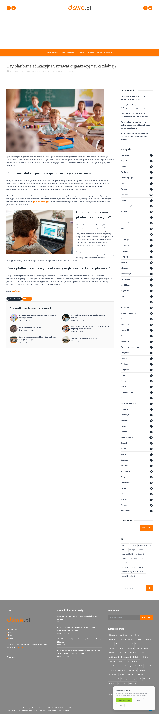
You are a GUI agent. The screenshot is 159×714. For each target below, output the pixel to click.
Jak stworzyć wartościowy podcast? (84, 338)
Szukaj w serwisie (105, 52)
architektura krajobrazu (130, 572)
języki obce (139, 554)
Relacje (123, 426)
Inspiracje (124, 251)
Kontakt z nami (87, 52)
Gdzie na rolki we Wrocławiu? (30, 327)
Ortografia (125, 353)
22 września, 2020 (27, 330)
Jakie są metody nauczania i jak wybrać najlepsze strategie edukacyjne (37, 338)
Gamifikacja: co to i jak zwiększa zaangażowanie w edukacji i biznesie (38, 316)
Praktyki (124, 381)
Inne (122, 234)
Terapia (124, 477)
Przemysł (124, 409)
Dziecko (124, 189)
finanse (142, 550)
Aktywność (125, 155)
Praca (123, 375)
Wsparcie (124, 499)
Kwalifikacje (125, 285)
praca (124, 563)
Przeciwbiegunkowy (128, 403)
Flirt (122, 217)
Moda (123, 319)
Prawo (123, 386)
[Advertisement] (79, 32)
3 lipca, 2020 (77, 341)
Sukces (123, 454)
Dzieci (123, 183)
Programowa (126, 398)
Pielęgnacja (125, 370)
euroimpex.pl (16, 291)
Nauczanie (125, 324)
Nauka (123, 336)
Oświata (124, 358)
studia (133, 545)
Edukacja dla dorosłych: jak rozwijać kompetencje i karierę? (90, 316)
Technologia (125, 471)
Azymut (124, 161)
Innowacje (125, 245)
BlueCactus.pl (11, 663)
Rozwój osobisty (127, 437)
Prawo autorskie (127, 392)
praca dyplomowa (144, 545)
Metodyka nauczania (128, 313)
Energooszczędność (128, 206)
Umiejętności (125, 482)
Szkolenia (124, 460)
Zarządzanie (125, 511)
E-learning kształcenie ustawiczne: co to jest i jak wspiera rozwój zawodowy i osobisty (135, 136)
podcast (125, 545)
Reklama (124, 420)
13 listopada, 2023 (79, 320)
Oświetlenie (125, 364)
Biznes (123, 166)
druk (134, 567)
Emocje (123, 200)
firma (124, 550)
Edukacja (15, 71)
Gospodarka (125, 223)
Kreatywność (126, 279)
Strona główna (51, 52)
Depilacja (124, 172)
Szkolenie (124, 466)
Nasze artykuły (68, 52)
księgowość (134, 558)
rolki (132, 576)
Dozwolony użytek (127, 178)
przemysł (142, 567)
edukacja (133, 550)
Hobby (123, 228)
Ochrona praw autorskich (130, 347)
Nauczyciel (125, 330)
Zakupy (124, 505)
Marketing (125, 307)
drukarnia (126, 567)
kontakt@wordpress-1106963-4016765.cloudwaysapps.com (52, 710)
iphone (125, 576)
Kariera (124, 262)
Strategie (124, 443)
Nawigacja (125, 341)
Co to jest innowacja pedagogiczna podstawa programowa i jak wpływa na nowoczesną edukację (135, 125)
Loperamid (125, 302)
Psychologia (125, 415)
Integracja (124, 257)
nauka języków (127, 554)
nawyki (125, 558)
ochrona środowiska (136, 563)
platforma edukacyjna (41, 202)
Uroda (123, 488)
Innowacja (125, 240)
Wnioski (124, 494)
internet (145, 558)
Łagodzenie (125, 291)
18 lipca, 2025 (26, 320)
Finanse (124, 211)
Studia (123, 449)
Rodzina (124, 432)
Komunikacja (126, 274)
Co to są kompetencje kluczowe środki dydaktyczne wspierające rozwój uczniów (90, 327)
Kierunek (124, 268)
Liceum (123, 296)
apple (142, 572)
